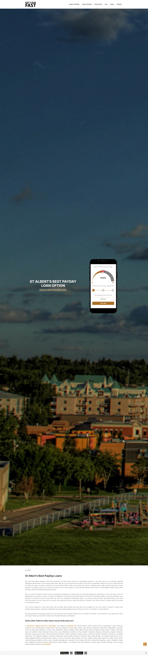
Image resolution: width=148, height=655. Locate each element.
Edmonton (30, 626)
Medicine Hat (71, 626)
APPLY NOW (103, 303)
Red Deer (44, 626)
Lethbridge (52, 626)
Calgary (37, 626)
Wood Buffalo (46, 644)
